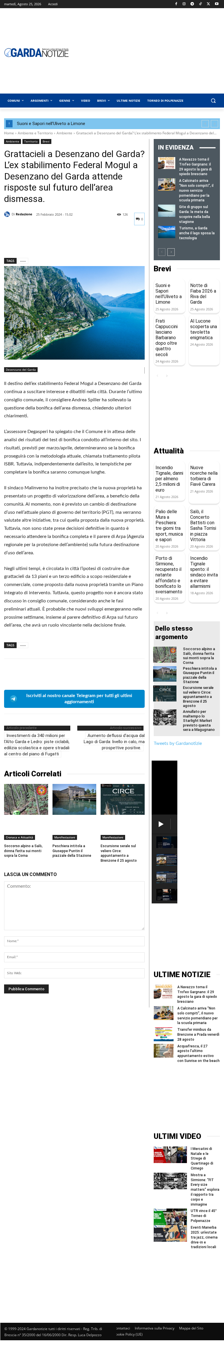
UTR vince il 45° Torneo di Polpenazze (204, 1216)
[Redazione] (8, 214)
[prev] (205, 123)
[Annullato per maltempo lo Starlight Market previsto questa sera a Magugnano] (164, 717)
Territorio (31, 141)
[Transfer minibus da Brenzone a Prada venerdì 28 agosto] (164, 1034)
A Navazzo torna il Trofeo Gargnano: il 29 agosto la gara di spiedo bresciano (197, 994)
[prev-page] (161, 252)
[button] (213, 101)
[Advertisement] (187, 413)
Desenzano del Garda (21, 369)
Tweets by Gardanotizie (178, 743)
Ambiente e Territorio (35, 133)
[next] (214, 123)
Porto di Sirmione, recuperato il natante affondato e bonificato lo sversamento (168, 575)
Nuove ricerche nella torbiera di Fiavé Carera (204, 476)
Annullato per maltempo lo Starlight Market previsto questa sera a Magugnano (199, 720)
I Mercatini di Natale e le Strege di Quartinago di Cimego (202, 1158)
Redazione (24, 214)
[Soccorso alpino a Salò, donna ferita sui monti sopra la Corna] (26, 799)
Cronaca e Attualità (19, 837)
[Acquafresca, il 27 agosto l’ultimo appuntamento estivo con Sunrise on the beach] (164, 1051)
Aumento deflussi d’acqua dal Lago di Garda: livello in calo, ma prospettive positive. (114, 741)
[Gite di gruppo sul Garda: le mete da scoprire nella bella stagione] (166, 211)
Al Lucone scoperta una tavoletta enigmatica (203, 329)
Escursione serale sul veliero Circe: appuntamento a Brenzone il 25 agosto (198, 696)
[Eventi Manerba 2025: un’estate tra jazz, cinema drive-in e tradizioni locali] (170, 1233)
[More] (64, 243)
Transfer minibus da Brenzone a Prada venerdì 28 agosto (198, 1035)
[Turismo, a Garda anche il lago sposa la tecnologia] (166, 232)
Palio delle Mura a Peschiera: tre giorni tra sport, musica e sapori (169, 525)
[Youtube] (216, 4)
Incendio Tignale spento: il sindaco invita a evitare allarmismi (204, 572)
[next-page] (171, 252)
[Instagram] (184, 4)
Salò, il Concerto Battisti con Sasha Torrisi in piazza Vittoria (203, 525)
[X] (208, 4)
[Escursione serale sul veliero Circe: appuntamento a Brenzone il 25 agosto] (123, 799)
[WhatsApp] (50, 243)
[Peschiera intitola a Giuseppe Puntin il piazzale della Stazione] (74, 799)
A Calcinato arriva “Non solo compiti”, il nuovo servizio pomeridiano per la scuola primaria (196, 190)
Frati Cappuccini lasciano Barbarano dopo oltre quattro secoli (166, 337)
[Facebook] (176, 4)
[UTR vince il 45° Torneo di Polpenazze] (170, 1217)
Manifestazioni (64, 837)
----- (23, 260)
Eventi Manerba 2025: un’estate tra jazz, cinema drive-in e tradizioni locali (204, 1237)
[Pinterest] (37, 243)
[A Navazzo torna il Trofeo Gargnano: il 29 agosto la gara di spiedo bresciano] (166, 163)
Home (9, 133)
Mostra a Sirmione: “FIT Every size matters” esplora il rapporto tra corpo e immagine (205, 1189)
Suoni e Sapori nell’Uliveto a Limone (51, 123)
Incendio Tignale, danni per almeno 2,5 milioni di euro (169, 479)
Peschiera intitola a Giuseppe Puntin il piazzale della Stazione (71, 851)
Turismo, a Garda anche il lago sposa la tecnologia (197, 233)
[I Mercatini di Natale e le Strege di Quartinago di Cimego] (170, 1154)
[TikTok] (200, 4)
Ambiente (64, 133)
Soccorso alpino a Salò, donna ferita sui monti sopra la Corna (23, 851)
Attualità (169, 451)
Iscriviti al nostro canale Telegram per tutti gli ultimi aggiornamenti (79, 698)
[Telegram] (192, 4)
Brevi (46, 141)
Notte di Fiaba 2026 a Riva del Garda (203, 294)
